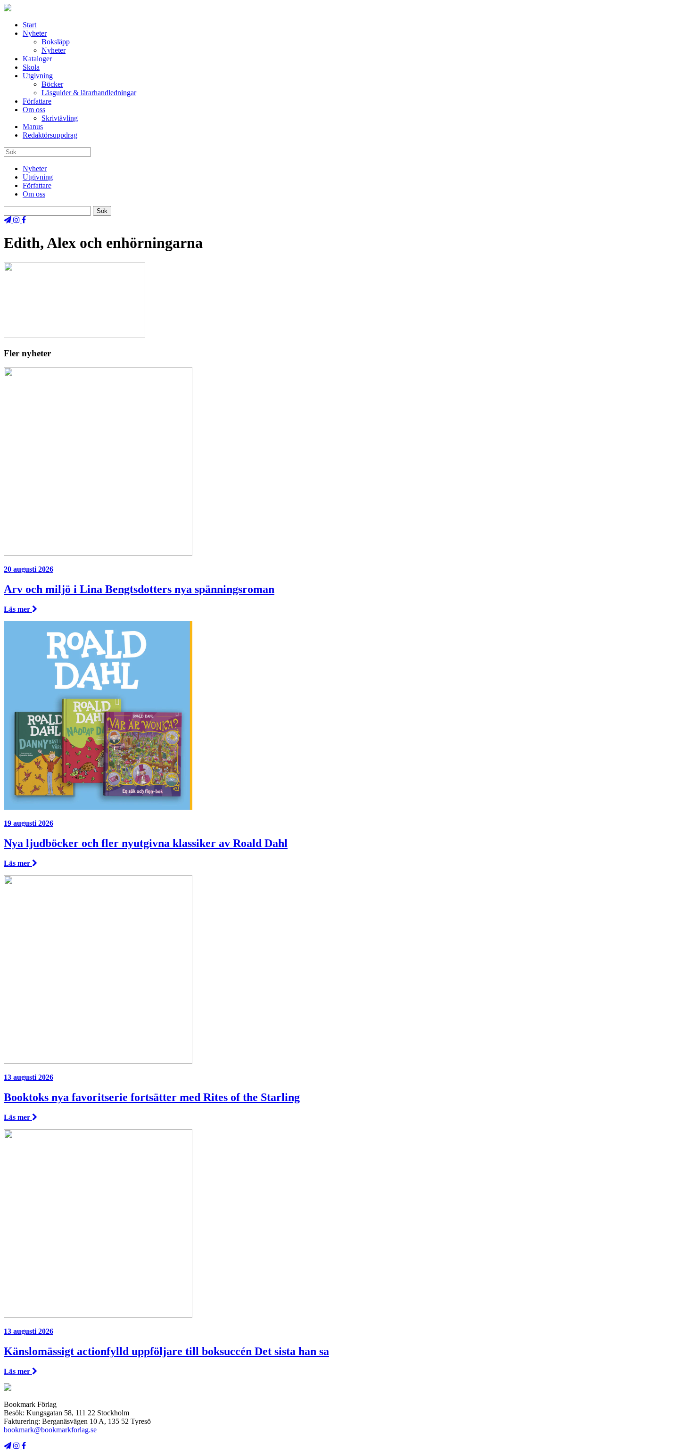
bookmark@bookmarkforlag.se (50, 1430)
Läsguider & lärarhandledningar (88, 93)
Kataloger (37, 59)
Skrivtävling (59, 118)
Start (29, 25)
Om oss (34, 110)
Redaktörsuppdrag (50, 135)
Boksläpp (55, 42)
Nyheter (35, 33)
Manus (33, 127)
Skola (31, 67)
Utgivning (38, 76)
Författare (37, 101)
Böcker (52, 84)
